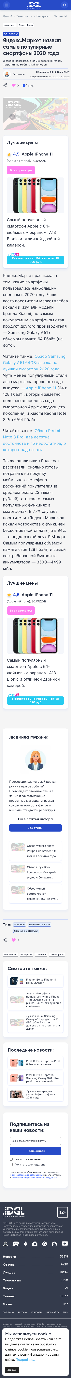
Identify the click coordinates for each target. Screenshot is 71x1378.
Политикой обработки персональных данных (34, 1177)
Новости (9, 1257)
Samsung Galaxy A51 (26, 930)
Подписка (8, 1312)
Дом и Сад (54, 1243)
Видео (8, 1288)
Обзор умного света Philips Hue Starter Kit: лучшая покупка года (41, 851)
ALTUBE (65, 1243)
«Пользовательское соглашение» (26, 1174)
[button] (64, 5)
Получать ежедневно (28, 1159)
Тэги (65, 1312)
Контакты (36, 1312)
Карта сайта (52, 1312)
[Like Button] (14, 85)
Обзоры (9, 1264)
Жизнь (7, 1304)
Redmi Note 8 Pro (39, 924)
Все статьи (35, 828)
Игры (15, 1243)
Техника (41, 954)
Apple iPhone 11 (37, 154)
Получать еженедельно (30, 1164)
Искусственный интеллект (5, 1243)
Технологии (10, 954)
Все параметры (21, 170)
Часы (25, 1243)
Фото (34, 1243)
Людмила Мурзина (24, 74)
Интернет (10, 25)
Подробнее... (26, 1359)
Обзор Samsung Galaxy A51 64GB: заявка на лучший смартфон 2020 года (34, 362)
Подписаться (36, 1151)
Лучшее (9, 1272)
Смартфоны (26, 25)
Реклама (23, 1312)
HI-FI (44, 1243)
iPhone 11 (19, 924)
